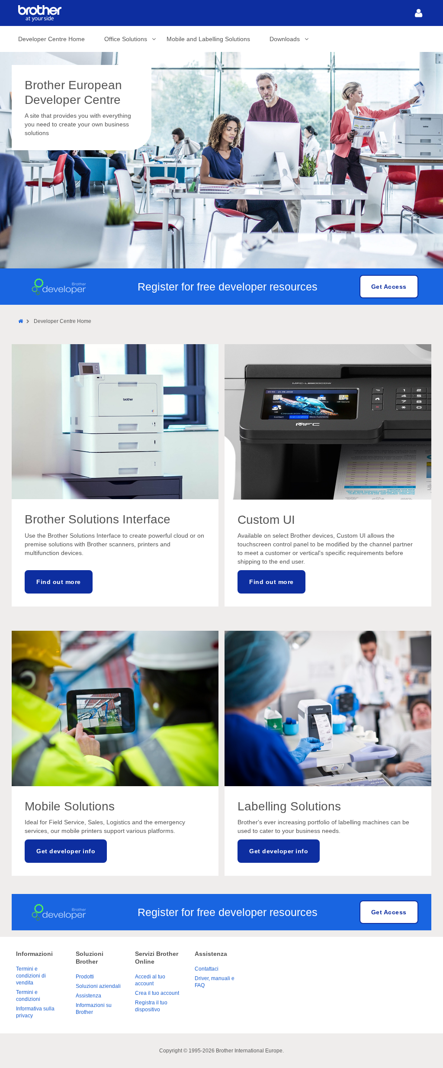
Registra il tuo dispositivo (151, 1006)
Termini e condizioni (28, 995)
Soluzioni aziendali (98, 986)
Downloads (285, 38)
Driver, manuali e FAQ (214, 981)
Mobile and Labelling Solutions (208, 38)
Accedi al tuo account (150, 980)
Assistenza (88, 996)
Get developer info (65, 851)
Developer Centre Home (51, 38)
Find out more (58, 581)
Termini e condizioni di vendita (31, 976)
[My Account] (418, 13)
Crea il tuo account (157, 993)
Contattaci (206, 969)
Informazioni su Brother (94, 1008)
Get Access (389, 286)
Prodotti (85, 977)
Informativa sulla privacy (35, 1012)
